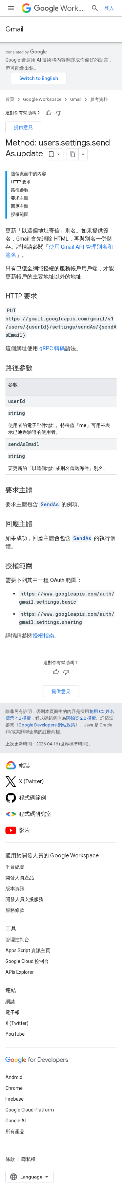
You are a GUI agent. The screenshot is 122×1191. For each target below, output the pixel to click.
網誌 (10, 1001)
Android (13, 1077)
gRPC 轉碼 (52, 348)
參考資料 (99, 99)
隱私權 (28, 1159)
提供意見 (23, 127)
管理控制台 (17, 939)
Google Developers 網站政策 (47, 724)
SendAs (50, 504)
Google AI (15, 1120)
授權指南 (43, 635)
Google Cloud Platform (29, 1110)
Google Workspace (42, 99)
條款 (10, 1159)
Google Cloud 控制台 (27, 961)
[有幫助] (48, 113)
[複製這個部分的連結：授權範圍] (39, 566)
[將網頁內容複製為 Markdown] (72, 154)
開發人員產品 (19, 877)
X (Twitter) (16, 1023)
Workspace (72, 8)
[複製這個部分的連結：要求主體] (39, 491)
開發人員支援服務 (24, 899)
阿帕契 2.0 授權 (81, 718)
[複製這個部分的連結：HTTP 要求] (44, 297)
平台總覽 (14, 867)
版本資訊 (14, 888)
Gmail (14, 29)
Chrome (14, 1088)
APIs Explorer (19, 972)
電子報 (12, 1012)
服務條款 (14, 910)
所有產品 (14, 1131)
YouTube (15, 1034)
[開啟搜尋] (95, 8)
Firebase (14, 1099)
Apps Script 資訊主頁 (27, 950)
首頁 (9, 99)
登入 (109, 8)
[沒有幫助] (59, 113)
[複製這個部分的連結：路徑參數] (39, 368)
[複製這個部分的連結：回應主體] (39, 524)
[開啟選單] (11, 8)
